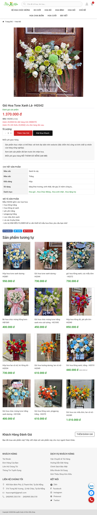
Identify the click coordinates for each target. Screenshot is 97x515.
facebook (8, 231)
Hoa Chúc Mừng (44, 192)
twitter (19, 231)
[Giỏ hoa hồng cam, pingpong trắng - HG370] (49, 393)
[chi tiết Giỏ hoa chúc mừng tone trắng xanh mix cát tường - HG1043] (49, 301)
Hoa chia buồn (36, 15)
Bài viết (64, 15)
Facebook (57, 489)
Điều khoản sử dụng (59, 470)
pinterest (29, 231)
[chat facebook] (91, 493)
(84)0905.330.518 (13, 497)
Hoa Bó (48, 10)
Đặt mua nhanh (42, 133)
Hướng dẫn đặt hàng (59, 463)
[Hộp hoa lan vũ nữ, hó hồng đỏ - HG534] (17, 347)
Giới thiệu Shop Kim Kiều (61, 474)
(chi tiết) (43, 156)
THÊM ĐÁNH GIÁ (85, 434)
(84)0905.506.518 (30, 497)
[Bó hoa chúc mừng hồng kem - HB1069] (17, 301)
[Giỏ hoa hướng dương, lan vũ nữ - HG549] (49, 347)
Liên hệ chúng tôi (10, 467)
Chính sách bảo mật (58, 467)
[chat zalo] (91, 486)
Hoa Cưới (52, 15)
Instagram (58, 493)
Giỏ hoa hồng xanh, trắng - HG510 (80, 365)
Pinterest (57, 496)
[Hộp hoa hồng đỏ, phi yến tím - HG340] (80, 301)
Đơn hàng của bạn (10, 463)
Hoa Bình (59, 10)
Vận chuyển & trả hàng (60, 459)
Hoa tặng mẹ (70, 192)
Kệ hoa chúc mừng (20, 10)
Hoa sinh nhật (58, 192)
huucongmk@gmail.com (16, 493)
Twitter (57, 500)
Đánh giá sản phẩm (11, 110)
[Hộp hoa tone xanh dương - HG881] (17, 256)
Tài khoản (7, 459)
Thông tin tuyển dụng (12, 470)
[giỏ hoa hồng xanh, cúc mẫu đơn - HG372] (80, 256)
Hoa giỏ (71, 10)
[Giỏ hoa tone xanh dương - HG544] (49, 256)
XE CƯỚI (37, 10)
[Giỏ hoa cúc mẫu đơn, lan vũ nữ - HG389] (80, 394)
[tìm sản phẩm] (24, 4)
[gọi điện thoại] (91, 500)
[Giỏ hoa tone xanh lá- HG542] (48, 62)
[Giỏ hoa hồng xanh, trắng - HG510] (80, 347)
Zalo (54, 485)
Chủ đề (82, 10)
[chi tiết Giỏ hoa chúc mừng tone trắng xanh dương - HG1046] (17, 393)
